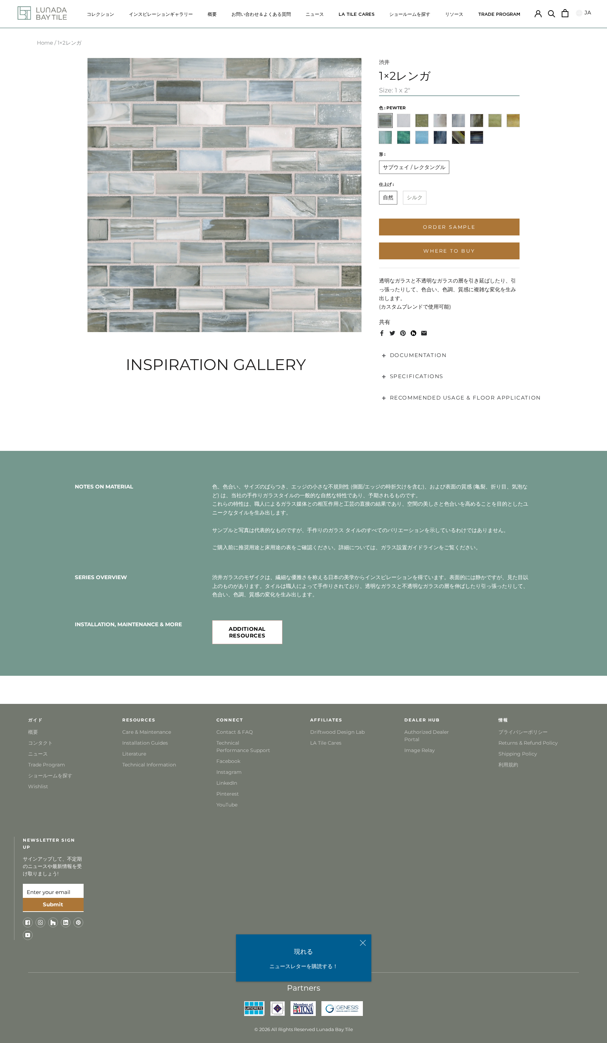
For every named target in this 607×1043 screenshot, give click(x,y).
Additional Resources (247, 632)
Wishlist (38, 786)
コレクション (100, 14)
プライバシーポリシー (523, 732)
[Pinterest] (403, 333)
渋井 (384, 62)
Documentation (418, 354)
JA (587, 12)
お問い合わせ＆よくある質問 (261, 14)
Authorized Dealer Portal (426, 736)
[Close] (363, 943)
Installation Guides (145, 743)
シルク (415, 197)
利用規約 (508, 765)
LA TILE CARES (356, 14)
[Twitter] (392, 333)
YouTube (226, 805)
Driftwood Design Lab (337, 732)
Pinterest (227, 794)
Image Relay (419, 750)
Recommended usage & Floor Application (465, 397)
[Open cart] (565, 13)
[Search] (551, 13)
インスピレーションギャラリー (161, 14)
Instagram (229, 772)
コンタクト (40, 743)
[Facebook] (382, 333)
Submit (53, 904)
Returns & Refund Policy (528, 743)
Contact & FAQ (234, 732)
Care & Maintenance (146, 732)
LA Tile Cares (325, 743)
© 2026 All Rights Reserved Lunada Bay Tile (303, 1029)
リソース (454, 14)
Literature (134, 754)
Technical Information (149, 765)
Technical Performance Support (243, 746)
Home (45, 42)
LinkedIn (226, 783)
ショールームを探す (409, 14)
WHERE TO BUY (449, 251)
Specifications (416, 376)
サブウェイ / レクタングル (414, 167)
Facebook (228, 761)
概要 (212, 14)
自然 (388, 197)
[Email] (424, 333)
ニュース (315, 14)
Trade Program (499, 14)
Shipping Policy (517, 754)
